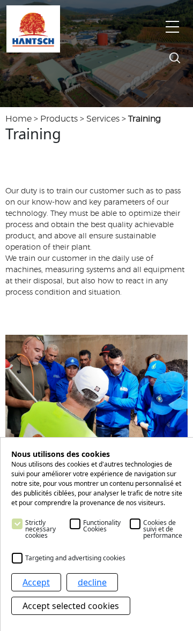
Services (103, 119)
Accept (36, 582)
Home (18, 119)
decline (92, 582)
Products (59, 119)
